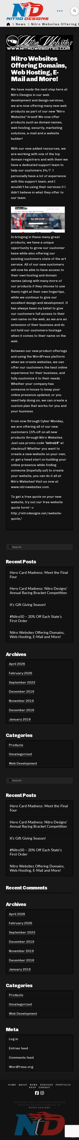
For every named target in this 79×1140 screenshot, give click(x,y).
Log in (13, 1039)
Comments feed (21, 1057)
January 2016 (20, 719)
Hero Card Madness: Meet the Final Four (39, 575)
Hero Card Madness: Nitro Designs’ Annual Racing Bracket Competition (38, 591)
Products (16, 745)
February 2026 (20, 673)
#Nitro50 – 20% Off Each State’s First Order (36, 619)
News (34, 1085)
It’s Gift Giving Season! (28, 605)
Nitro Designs (39, 1107)
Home (12, 1085)
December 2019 (21, 691)
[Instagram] (42, 1093)
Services (46, 1085)
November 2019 (21, 701)
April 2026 (17, 664)
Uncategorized (20, 754)
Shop (32, 1087)
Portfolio (63, 1085)
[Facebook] (37, 1093)
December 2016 (21, 710)
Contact (44, 1087)
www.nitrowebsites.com (30, 487)
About (23, 1085)
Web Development (23, 763)
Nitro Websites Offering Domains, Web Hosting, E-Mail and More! (37, 635)
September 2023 (22, 682)
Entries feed (18, 1048)
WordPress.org (21, 1067)
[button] (59, 11)
